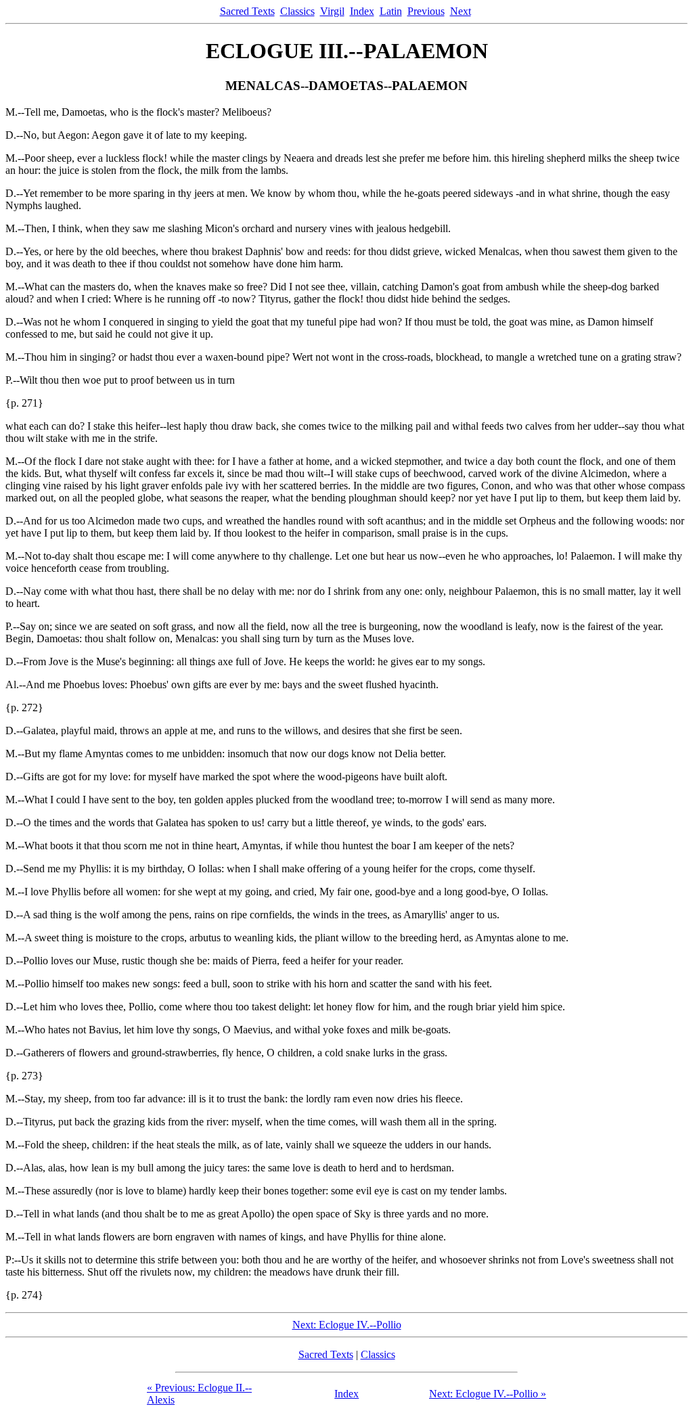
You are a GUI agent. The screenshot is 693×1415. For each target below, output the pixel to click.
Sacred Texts (247, 11)
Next (460, 11)
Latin (391, 11)
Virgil (332, 11)
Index (362, 11)
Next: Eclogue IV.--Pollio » (487, 1393)
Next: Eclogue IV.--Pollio (346, 1324)
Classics (297, 11)
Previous (426, 11)
